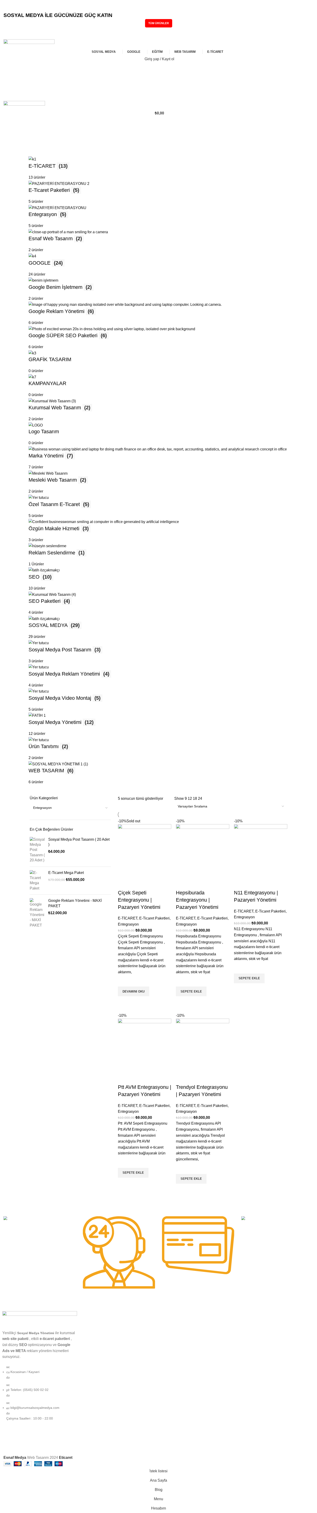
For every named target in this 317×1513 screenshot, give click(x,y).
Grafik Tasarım (92, 1339)
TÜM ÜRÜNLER (158, 23)
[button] (191, 991)
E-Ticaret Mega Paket (66, 873)
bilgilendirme (174, 1315)
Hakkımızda (169, 1347)
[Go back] (9, 126)
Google (87, 1331)
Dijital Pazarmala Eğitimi (178, 1323)
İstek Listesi (248, 1347)
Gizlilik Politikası (172, 1363)
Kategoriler (93, 1315)
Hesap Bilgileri (250, 1323)
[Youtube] (191, 1445)
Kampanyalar (91, 1363)
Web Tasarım (91, 1347)
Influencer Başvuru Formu (180, 1331)
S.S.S (165, 1355)
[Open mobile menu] (158, 96)
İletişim (166, 1387)
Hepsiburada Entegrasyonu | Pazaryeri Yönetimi (197, 900)
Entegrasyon (128, 924)
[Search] (158, 68)
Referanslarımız (172, 1339)
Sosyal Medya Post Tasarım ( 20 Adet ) (79, 841)
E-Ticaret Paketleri (154, 918)
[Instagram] (166, 1445)
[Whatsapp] (204, 1445)
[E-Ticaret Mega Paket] (37, 880)
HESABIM (247, 1315)
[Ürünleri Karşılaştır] (123, 883)
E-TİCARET (127, 918)
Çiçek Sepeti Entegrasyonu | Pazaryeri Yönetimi (139, 900)
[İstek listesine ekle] (123, 980)
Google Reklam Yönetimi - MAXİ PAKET (75, 903)
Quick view (123, 1002)
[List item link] (39, 1395)
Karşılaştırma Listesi (255, 1339)
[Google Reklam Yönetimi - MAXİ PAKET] (37, 913)
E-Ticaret (88, 1355)
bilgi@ (15, 9)
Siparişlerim (248, 1331)
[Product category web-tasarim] (158, 470)
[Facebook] (179, 1445)
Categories (13, 149)
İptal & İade (169, 1379)
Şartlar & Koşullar (173, 1371)
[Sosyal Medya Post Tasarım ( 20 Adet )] (37, 850)
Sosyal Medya (92, 1323)
